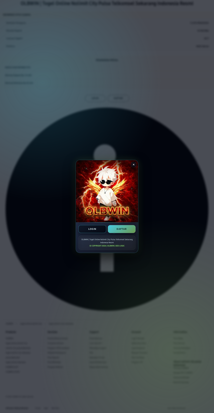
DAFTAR (122, 229)
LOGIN (92, 229)
